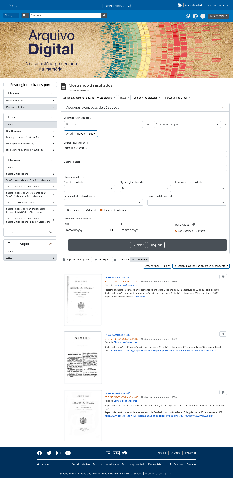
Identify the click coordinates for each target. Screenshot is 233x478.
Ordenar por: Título (156, 265)
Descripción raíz (72, 161)
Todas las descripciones (115, 210)
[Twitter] (49, 453)
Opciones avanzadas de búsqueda (92, 107)
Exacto (201, 230)
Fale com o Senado (218, 5)
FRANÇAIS (190, 453)
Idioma (13, 93)
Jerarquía (103, 259)
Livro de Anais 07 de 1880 (117, 277)
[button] (180, 5)
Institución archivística (75, 147)
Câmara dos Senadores (125, 284)
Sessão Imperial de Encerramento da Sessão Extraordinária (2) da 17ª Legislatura (30, 220)
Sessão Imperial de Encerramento (30, 187)
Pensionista (154, 464)
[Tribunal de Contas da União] (124, 453)
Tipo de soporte (20, 243)
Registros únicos (30, 101)
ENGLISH (161, 453)
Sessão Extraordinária (30, 174)
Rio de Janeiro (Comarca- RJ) (30, 144)
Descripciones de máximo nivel (82, 210)
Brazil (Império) (30, 131)
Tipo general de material (159, 196)
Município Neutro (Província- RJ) (30, 138)
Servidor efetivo (81, 464)
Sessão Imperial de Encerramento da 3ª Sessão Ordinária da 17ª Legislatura (30, 194)
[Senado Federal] (116, 6)
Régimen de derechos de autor (79, 196)
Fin (121, 223)
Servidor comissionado (105, 464)
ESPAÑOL (175, 453)
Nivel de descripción (74, 182)
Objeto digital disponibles (132, 182)
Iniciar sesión (217, 16)
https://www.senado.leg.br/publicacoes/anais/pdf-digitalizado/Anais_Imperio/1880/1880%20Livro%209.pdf (158, 415)
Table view (141, 259)
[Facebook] (40, 453)
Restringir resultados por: (30, 84)
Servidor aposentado (133, 464)
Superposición (185, 230)
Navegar (10, 15)
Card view (123, 259)
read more (140, 296)
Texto (30, 258)
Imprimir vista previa (78, 259)
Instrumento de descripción (189, 182)
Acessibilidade (194, 5)
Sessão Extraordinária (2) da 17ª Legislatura (30, 181)
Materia (14, 160)
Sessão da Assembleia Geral (30, 203)
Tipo (11, 232)
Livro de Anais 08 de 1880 (117, 334)
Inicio (66, 223)
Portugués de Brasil (30, 107)
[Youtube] (67, 453)
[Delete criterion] (226, 124)
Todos (9, 124)
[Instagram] (58, 453)
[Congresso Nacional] (116, 453)
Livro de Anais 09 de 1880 (117, 393)
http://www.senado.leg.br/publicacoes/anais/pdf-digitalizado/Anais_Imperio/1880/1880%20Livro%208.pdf (163, 350)
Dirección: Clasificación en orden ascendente (200, 265)
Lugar (12, 117)
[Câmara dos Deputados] (108, 453)
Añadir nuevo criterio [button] (79, 134)
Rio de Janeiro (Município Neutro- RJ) (30, 150)
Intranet (44, 464)
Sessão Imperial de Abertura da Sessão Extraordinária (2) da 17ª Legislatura (30, 210)
